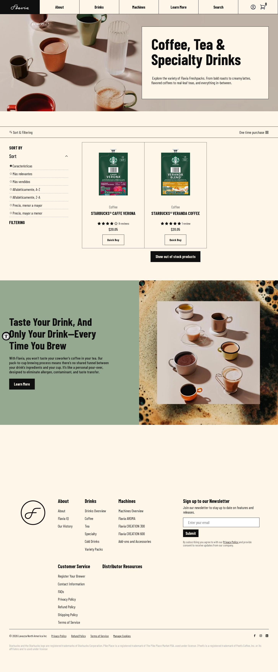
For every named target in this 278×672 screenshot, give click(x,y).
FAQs (61, 591)
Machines (138, 7)
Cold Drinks (92, 541)
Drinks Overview (95, 510)
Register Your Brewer (71, 576)
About (59, 7)
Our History (65, 526)
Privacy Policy (67, 599)
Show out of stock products (176, 256)
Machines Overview (130, 510)
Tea (87, 526)
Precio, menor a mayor (27, 205)
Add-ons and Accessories (134, 541)
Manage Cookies (122, 636)
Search (218, 7)
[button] (263, 7)
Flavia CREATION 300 (131, 526)
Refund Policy (66, 606)
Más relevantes (22, 173)
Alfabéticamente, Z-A (26, 197)
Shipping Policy (68, 614)
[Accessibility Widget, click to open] (6, 336)
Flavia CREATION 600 (131, 533)
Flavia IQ (63, 518)
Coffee (89, 518)
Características (22, 166)
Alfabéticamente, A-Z (26, 189)
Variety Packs (94, 549)
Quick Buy (113, 240)
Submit (191, 533)
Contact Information (71, 584)
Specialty (90, 533)
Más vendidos (21, 181)
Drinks (99, 7)
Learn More (178, 7)
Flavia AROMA (126, 518)
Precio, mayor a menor (27, 213)
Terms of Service (69, 622)
